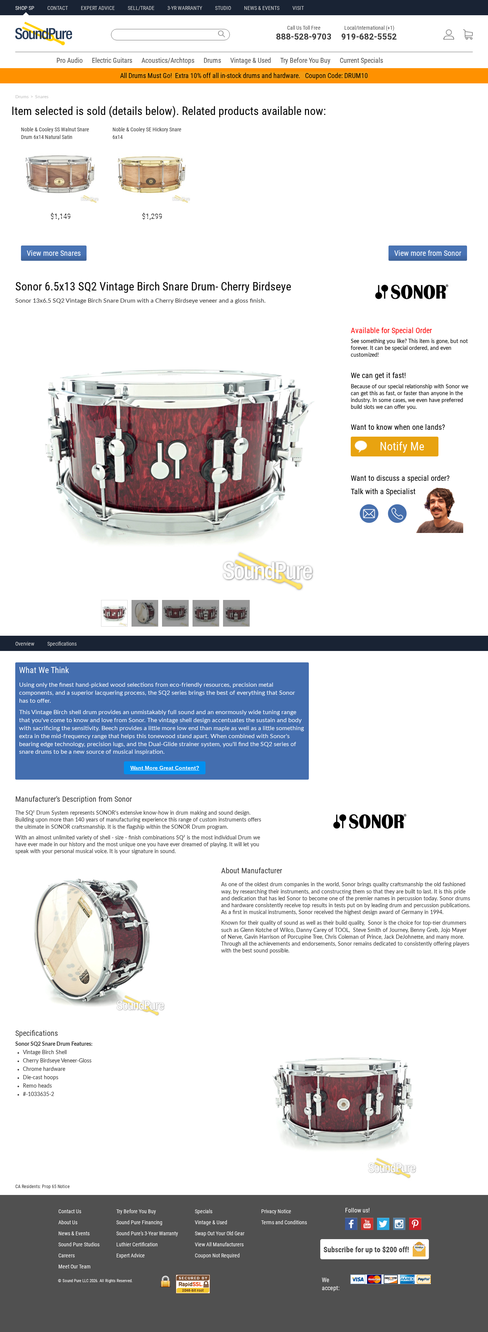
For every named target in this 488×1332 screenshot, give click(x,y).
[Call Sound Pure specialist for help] (397, 521)
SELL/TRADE (141, 8)
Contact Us (69, 1211)
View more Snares (54, 253)
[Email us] (369, 521)
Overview (24, 644)
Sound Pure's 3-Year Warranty (147, 1233)
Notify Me (402, 446)
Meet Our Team (74, 1266)
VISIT (298, 8)
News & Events (74, 1233)
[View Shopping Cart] (468, 37)
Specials (203, 1211)
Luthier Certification (137, 1244)
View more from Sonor (427, 253)
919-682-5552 (369, 36)
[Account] (448, 37)
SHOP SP (24, 8)
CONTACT (57, 8)
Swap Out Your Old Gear (219, 1233)
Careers (66, 1255)
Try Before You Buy (305, 60)
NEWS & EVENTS (261, 8)
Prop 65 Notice (56, 1186)
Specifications (62, 644)
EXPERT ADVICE (98, 8)
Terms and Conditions (284, 1222)
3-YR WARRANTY (184, 8)
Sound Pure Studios (79, 1244)
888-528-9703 (304, 36)
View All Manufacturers (219, 1244)
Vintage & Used (250, 60)
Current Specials (361, 60)
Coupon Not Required (217, 1255)
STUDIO (223, 8)
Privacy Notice (276, 1211)
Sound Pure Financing (139, 1222)
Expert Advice (130, 1255)
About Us (67, 1222)
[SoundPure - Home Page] (43, 43)
